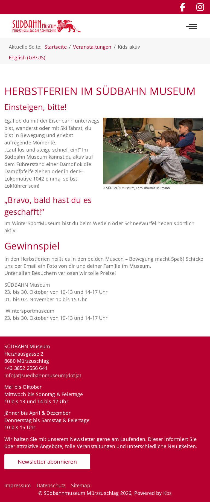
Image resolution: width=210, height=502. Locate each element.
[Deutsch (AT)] (47, 26)
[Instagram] (200, 7)
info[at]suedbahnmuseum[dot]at (42, 375)
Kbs (167, 493)
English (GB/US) (27, 57)
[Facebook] (182, 7)
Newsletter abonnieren (47, 461)
